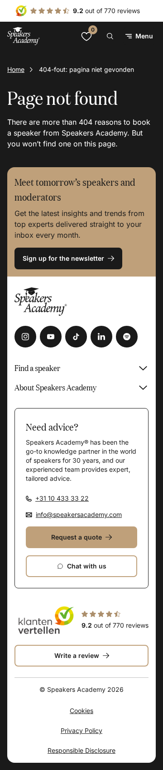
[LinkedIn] (101, 336)
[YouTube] (51, 336)
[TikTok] (76, 336)
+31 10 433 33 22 (62, 498)
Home (15, 69)
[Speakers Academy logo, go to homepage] (23, 36)
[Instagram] (25, 336)
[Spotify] (127, 336)
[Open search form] (110, 36)
